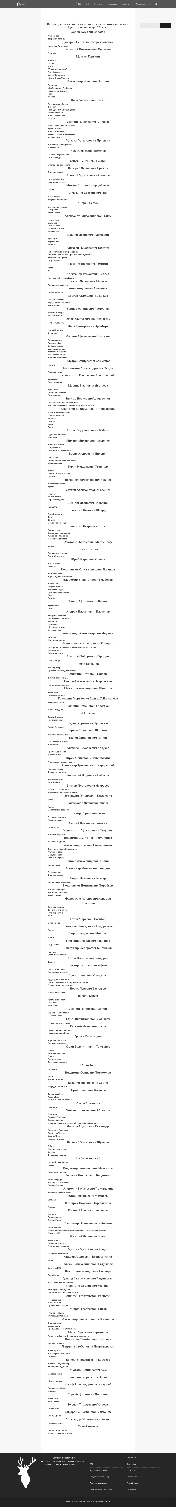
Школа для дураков (57, 1430)
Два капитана (54, 650)
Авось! (51, 1261)
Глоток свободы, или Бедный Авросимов (68, 982)
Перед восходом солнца (59, 450)
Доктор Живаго (55, 315)
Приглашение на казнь (58, 592)
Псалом (51, 1207)
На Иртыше (53, 827)
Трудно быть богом (57, 1040)
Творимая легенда (56, 39)
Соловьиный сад (56, 229)
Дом (50, 916)
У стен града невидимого (60, 144)
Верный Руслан (55, 1185)
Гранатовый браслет (58, 91)
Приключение (54, 395)
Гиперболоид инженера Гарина (63, 252)
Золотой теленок (56, 556)
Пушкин (51, 476)
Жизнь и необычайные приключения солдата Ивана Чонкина (77, 1230)
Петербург (53, 210)
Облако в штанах (56, 415)
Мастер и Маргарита (57, 357)
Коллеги (52, 1214)
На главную (131, 1489)
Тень (50, 517)
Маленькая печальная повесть (62, 792)
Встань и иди (54, 923)
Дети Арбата (54, 782)
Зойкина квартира (56, 349)
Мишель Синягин (56, 444)
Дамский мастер (55, 717)
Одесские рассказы (57, 434)
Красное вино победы (58, 1033)
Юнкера (51, 97)
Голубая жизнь (55, 72)
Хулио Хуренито (55, 330)
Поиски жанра (54, 1217)
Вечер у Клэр (54, 668)
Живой (51, 937)
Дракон (51, 520)
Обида (51, 1146)
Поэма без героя (55, 292)
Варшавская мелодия (58, 1013)
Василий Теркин (55, 769)
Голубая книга (54, 447)
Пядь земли (53, 945)
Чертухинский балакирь (59, 302)
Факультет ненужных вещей (61, 762)
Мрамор (52, 1391)
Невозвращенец (55, 1423)
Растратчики (54, 530)
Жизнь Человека (56, 131)
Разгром (52, 637)
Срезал (51, 1152)
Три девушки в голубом (59, 1353)
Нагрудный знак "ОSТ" (59, 1087)
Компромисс (54, 1398)
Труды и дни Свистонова (60, 576)
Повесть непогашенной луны (62, 460)
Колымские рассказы (58, 734)
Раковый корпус (56, 858)
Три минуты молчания (58, 1182)
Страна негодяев (56, 500)
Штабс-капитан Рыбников (60, 88)
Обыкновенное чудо (58, 523)
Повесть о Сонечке (57, 392)
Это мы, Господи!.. (57, 889)
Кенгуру (51, 1165)
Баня (50, 427)
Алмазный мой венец (58, 536)
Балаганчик (53, 223)
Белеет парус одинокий (59, 533)
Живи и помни (54, 1303)
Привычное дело (56, 1243)
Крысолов (53, 389)
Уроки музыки (54, 1350)
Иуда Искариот (55, 137)
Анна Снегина (54, 497)
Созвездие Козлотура (58, 1130)
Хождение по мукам (57, 257)
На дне (51, 63)
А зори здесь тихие (57, 992)
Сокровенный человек (59, 618)
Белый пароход (55, 1120)
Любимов (52, 1069)
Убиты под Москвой (57, 892)
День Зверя (53, 1275)
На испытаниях (55, 720)
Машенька (53, 584)
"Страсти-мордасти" (57, 69)
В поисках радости (57, 817)
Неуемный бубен (56, 179)
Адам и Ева (53, 1097)
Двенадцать (53, 231)
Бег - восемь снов (56, 355)
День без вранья (56, 1343)
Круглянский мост (56, 1000)
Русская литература (98, 1470)
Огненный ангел (55, 172)
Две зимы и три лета (57, 910)
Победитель (54, 1408)
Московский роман (57, 484)
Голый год (53, 457)
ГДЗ (91, 1458)
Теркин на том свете (57, 772)
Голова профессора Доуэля (61, 278)
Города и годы (55, 372)
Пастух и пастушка (56, 969)
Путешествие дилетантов (60, 985)
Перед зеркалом (55, 653)
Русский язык (132, 1483)
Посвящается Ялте (57, 1388)
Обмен (51, 1050)
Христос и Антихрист (58, 46)
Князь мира (53, 305)
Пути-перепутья (55, 913)
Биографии (131, 1464)
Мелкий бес (53, 36)
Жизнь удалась (55, 1381)
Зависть (52, 566)
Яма (50, 94)
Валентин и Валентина (58, 1253)
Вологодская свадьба (58, 810)
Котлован (52, 624)
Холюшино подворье (58, 1366)
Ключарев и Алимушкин (59, 1290)
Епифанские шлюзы (57, 615)
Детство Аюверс (56, 313)
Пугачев (52, 494)
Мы (49, 270)
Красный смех (54, 128)
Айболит (52, 244)
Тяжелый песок (55, 779)
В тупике (52, 53)
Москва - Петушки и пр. (59, 1364)
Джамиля (52, 1114)
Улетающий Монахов (58, 1316)
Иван (50, 1076)
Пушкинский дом (56, 1313)
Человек (52, 418)
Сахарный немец (56, 300)
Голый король (55, 514)
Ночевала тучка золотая (59, 1192)
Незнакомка (53, 220)
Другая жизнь (54, 1059)
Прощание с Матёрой (58, 1306)
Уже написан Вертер (57, 539)
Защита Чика (54, 1136)
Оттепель (52, 333)
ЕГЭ (91, 1464)
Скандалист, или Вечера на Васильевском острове (72, 647)
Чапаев (51, 365)
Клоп (50, 424)
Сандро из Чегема (56, 1133)
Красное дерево (55, 463)
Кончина (52, 952)
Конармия (52, 437)
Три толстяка (54, 563)
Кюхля (51, 470)
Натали (51, 118)
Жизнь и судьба (55, 710)
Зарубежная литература (100, 1477)
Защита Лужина (55, 587)
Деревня (52, 107)
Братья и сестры (56, 907)
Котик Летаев (54, 213)
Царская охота (55, 1016)
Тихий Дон (53, 692)
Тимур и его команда (58, 678)
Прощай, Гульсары (57, 1117)
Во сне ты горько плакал (60, 1100)
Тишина (51, 962)
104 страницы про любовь (60, 1282)
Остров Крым (54, 1220)
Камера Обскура (55, 589)
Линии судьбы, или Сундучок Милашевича (68, 1336)
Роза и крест (54, 226)
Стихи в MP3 (132, 1477)
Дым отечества (55, 382)
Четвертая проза (56, 323)
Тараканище (53, 242)
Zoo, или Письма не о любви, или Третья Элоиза (71, 405)
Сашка (51, 930)
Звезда (51, 800)
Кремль (51, 486)
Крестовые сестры (57, 182)
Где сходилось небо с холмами (63, 1292)
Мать (50, 66)
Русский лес (54, 605)
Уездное (52, 268)
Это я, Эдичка (54, 1416)
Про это (51, 421)
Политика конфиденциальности (97, 1502)
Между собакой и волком (60, 1433)
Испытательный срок (58, 742)
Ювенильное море (56, 627)
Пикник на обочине (57, 1043)
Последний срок (56, 1300)
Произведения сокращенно (101, 1489)
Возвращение (54, 630)
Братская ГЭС (54, 1268)
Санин (51, 189)
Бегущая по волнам (57, 199)
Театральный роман (57, 352)
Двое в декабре (55, 1094)
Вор (50, 608)
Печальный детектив (58, 972)
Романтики (53, 379)
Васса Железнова (56, 75)
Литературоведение (98, 1483)
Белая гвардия (55, 340)
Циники (51, 546)
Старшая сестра (55, 875)
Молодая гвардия (56, 640)
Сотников (52, 1002)
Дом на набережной (57, 1062)
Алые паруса (54, 197)
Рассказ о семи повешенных (61, 134)
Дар (50, 595)
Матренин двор (55, 852)
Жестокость (53, 744)
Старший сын (54, 1323)
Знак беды (53, 1005)
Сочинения (131, 1470)
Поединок (52, 85)
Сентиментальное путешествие (63, 402)
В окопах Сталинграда (58, 789)
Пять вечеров (54, 872)
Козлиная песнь (55, 573)
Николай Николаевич (58, 1162)
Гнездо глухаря (55, 820)
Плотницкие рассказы (58, 1246)
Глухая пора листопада (59, 1023)
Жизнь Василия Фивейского (61, 126)
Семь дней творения (58, 1172)
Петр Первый (54, 260)
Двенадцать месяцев (58, 285)
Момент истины (55, 1079)
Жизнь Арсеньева (56, 115)
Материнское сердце (58, 1149)
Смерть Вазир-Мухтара (59, 473)
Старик (51, 1056)
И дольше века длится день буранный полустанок (72, 1123)
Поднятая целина (56, 695)
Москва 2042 (54, 1233)
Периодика (131, 1458)
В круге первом (55, 855)
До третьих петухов (57, 1155)
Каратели (52, 1107)
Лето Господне (55, 157)
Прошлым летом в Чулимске (62, 1329)
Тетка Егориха (54, 895)
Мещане (52, 60)
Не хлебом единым (57, 842)
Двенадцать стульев (57, 553)
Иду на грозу (54, 865)
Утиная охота (54, 1326)
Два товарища (54, 1227)
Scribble (68, 1502)
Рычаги (51, 807)
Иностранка (53, 1401)
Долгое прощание (56, 1053)
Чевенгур (52, 621)
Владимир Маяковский (59, 413)
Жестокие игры (55, 755)
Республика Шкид (56, 702)
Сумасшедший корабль (59, 165)
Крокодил (52, 239)
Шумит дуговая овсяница (60, 1030)
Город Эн (52, 507)
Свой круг (52, 1356)
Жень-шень (53, 147)
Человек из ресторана (58, 155)
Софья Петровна (56, 727)
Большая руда (55, 1179)
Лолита (51, 598)
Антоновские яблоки (58, 104)
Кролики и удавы (56, 1139)
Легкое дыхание (55, 113)
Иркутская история (57, 752)
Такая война (54, 1240)
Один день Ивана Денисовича (62, 849)
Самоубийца (54, 660)
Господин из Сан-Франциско (61, 110)
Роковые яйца (54, 343)
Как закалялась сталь (58, 685)
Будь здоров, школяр (58, 979)
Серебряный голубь (57, 207)
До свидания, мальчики (59, 882)
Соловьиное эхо (56, 1374)
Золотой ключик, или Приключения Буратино (70, 255)
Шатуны (52, 1200)
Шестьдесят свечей (57, 955)
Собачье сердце (55, 346)
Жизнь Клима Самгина (58, 78)
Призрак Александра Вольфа (62, 671)
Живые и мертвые (56, 834)
